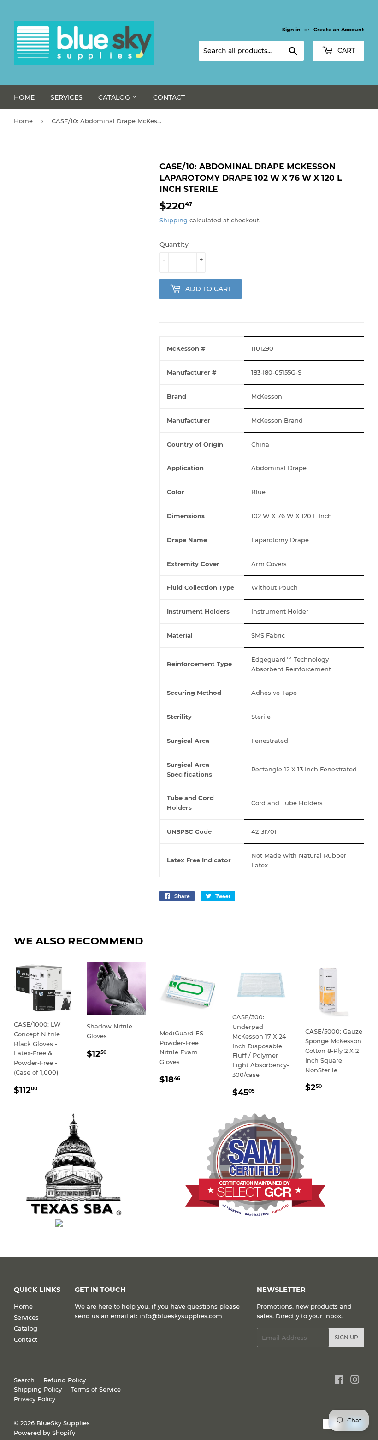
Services (66, 97)
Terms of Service (96, 1389)
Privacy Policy (34, 1399)
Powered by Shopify (44, 1432)
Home (24, 97)
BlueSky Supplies (63, 1423)
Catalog (115, 97)
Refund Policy (64, 1380)
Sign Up (346, 1337)
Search (24, 1380)
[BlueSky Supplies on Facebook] (339, 1381)
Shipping (173, 220)
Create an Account (338, 29)
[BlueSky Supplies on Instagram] (355, 1381)
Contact (169, 97)
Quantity (174, 244)
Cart (345, 50)
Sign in (291, 29)
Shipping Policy (38, 1389)
